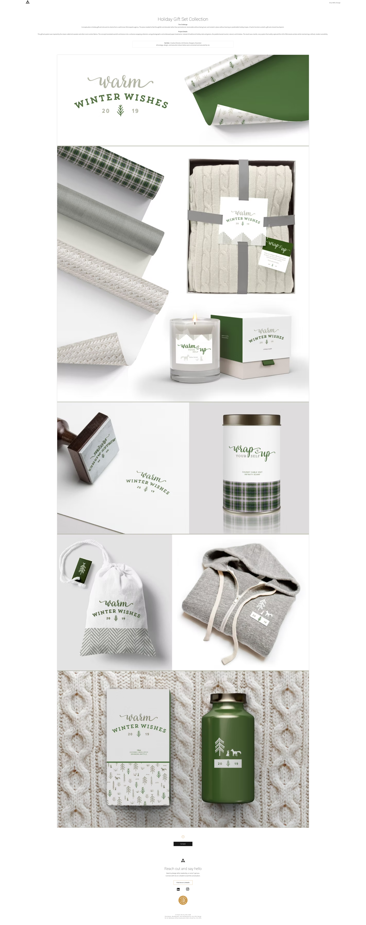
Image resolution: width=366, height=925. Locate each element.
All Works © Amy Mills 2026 (183, 914)
